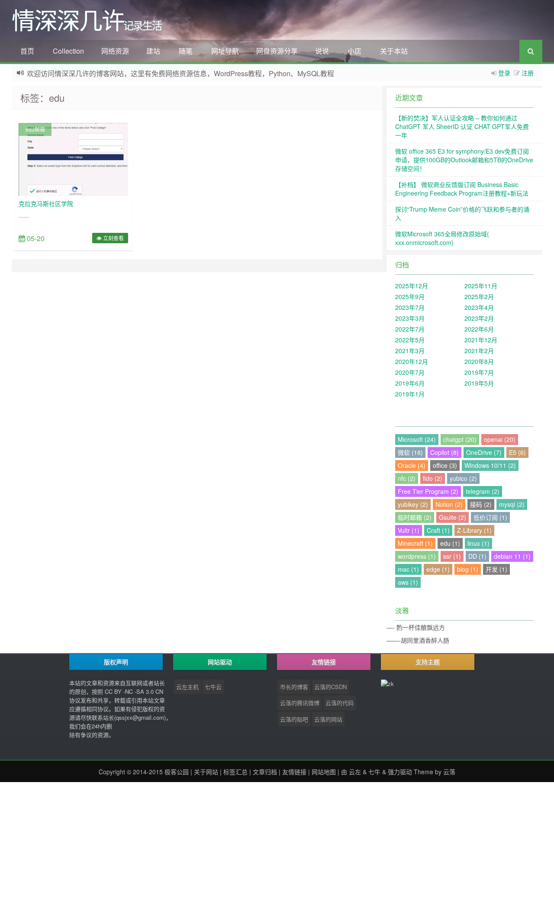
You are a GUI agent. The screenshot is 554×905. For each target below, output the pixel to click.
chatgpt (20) (460, 439)
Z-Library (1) (474, 530)
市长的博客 (294, 687)
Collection (68, 51)
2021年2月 (479, 350)
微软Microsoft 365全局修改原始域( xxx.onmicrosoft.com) (442, 238)
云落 (449, 771)
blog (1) (467, 569)
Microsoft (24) (417, 439)
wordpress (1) (417, 556)
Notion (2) (449, 504)
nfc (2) (407, 478)
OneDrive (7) (484, 452)
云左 (355, 771)
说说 (322, 51)
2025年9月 (410, 296)
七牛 (374, 771)
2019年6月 (410, 383)
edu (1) (450, 543)
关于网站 (206, 771)
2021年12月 (480, 339)
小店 (354, 51)
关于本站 (394, 51)
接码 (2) (481, 504)
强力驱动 (400, 771)
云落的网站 (328, 719)
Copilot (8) (444, 452)
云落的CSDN (330, 687)
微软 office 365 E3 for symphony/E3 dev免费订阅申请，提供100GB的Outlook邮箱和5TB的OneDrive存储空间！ (464, 160)
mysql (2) (512, 504)
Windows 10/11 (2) (490, 465)
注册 (528, 72)
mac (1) (408, 569)
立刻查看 (113, 238)
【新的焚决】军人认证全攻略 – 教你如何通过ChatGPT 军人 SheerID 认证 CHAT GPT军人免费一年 (462, 126)
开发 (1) (496, 569)
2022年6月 (479, 329)
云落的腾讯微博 (299, 703)
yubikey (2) (413, 504)
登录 (504, 72)
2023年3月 (410, 318)
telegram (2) (482, 491)
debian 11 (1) (512, 556)
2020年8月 (479, 361)
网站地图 (324, 771)
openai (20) (499, 439)
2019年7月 (479, 372)
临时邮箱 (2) (415, 517)
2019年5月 (479, 383)
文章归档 (265, 771)
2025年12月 (411, 285)
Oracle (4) (411, 465)
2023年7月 (410, 307)
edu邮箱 (35, 129)
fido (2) (432, 478)
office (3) (445, 465)
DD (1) (477, 556)
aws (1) (408, 582)
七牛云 (213, 687)
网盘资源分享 (277, 51)
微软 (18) (410, 452)
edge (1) (438, 569)
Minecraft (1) (415, 543)
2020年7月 (410, 372)
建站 (153, 51)
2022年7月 (410, 329)
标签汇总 (235, 771)
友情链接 (294, 771)
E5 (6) (517, 452)
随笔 (186, 51)
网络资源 (115, 51)
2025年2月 (479, 296)
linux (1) (478, 543)
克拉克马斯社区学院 (46, 203)
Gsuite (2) (452, 517)
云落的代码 (339, 703)
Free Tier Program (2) (428, 491)
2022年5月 (410, 339)
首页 (27, 51)
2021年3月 (410, 350)
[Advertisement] (259, 842)
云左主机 (187, 687)
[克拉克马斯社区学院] (73, 158)
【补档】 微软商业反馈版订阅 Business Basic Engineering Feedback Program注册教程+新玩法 (461, 188)
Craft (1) (438, 530)
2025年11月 (480, 285)
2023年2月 (479, 318)
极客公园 (176, 771)
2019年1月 (410, 394)
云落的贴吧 (294, 719)
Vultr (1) (408, 530)
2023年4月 (479, 307)
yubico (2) (463, 478)
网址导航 (225, 51)
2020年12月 (411, 361)
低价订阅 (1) (490, 517)
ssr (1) (452, 556)
